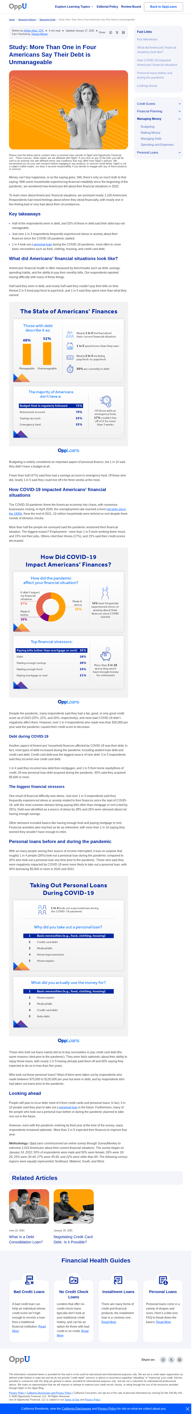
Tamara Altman (39, 34)
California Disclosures (76, 1408)
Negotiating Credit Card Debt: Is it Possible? (73, 1239)
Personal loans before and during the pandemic (154, 75)
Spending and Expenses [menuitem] (157, 144)
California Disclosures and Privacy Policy (49, 1392)
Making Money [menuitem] (150, 132)
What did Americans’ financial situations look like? (156, 50)
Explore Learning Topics (72, 6)
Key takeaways (147, 39)
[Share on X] (117, 32)
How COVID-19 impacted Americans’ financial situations (157, 62)
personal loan (43, 244)
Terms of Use (72, 1399)
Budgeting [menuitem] (147, 126)
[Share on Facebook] (110, 32)
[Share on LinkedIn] (123, 32)
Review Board (131, 6)
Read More (108, 1322)
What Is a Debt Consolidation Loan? (26, 1239)
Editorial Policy (107, 6)
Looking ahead (147, 85)
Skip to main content (22, 6)
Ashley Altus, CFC (34, 30)
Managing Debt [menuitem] (151, 138)
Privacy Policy (17, 1392)
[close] (187, 1409)
